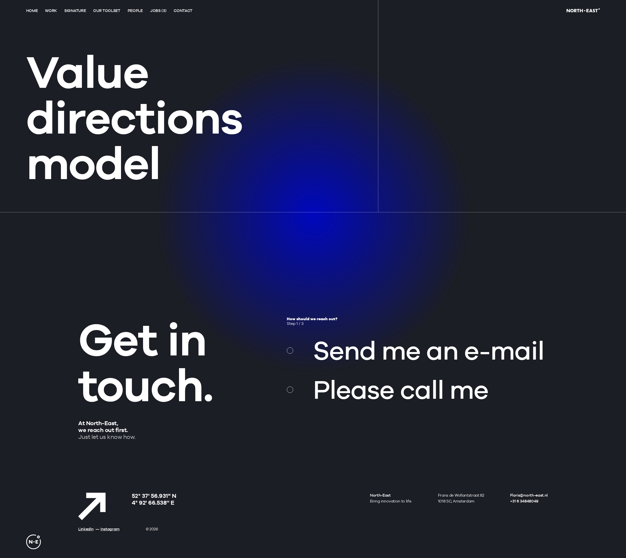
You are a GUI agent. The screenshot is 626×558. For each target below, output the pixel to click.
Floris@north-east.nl (529, 495)
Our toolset (106, 10)
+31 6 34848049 (524, 501)
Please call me (400, 389)
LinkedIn (85, 529)
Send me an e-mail (428, 350)
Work (51, 10)
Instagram (110, 529)
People (135, 10)
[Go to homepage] (583, 11)
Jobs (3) (158, 10)
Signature (75, 10)
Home (32, 10)
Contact (183, 10)
